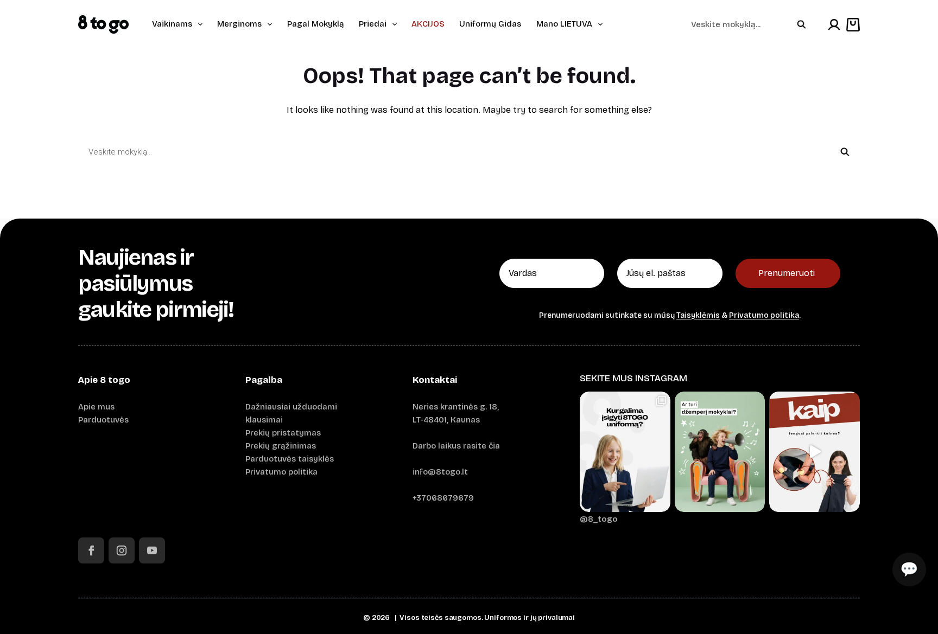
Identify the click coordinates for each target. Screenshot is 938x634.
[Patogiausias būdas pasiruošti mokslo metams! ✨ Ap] (625, 452)
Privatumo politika (764, 315)
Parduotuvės (103, 420)
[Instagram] (122, 550)
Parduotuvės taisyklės (289, 459)
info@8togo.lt (440, 472)
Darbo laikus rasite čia (456, 446)
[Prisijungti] (834, 24)
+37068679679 (443, 498)
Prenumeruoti (786, 273)
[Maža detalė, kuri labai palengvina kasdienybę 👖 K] (814, 452)
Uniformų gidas (490, 24)
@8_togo (599, 519)
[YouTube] (152, 550)
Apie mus (96, 407)
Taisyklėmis (698, 315)
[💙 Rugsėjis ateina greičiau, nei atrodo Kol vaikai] (720, 452)
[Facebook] (91, 550)
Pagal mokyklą (315, 24)
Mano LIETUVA (564, 24)
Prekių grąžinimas (280, 446)
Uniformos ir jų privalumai (529, 617)
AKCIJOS (428, 24)
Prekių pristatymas (283, 433)
